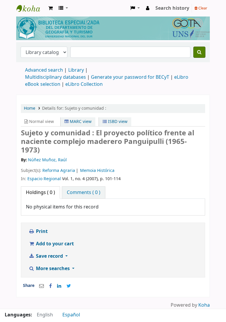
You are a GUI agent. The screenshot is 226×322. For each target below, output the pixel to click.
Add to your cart (54, 243)
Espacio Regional (44, 179)
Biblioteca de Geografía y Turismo (31, 8)
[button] (50, 8)
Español (71, 314)
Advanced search (44, 70)
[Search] (199, 52)
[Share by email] (41, 286)
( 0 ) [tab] (40, 192)
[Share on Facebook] (50, 286)
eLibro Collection (84, 84)
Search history (172, 8)
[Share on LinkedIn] (59, 286)
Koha (204, 305)
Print (41, 231)
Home (29, 108)
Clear (202, 8)
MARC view (80, 122)
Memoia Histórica (97, 170)
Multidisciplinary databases (56, 77)
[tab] (83, 192)
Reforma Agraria (58, 170)
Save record (49, 256)
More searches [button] (53, 268)
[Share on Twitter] (69, 286)
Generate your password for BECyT (130, 77)
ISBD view (117, 122)
